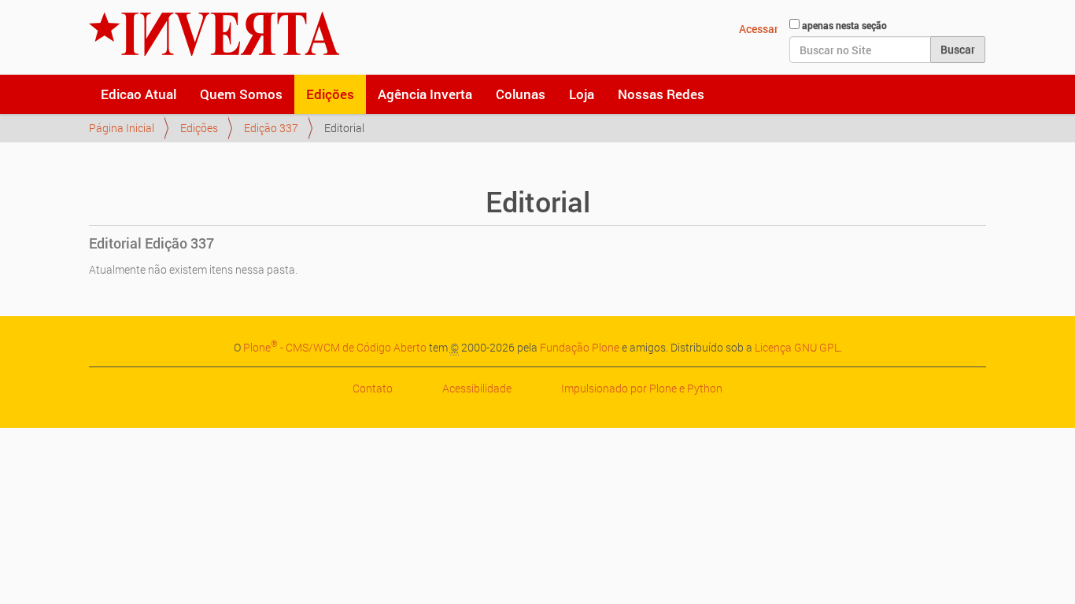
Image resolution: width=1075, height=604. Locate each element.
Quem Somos (241, 94)
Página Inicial (121, 127)
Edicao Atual (138, 94)
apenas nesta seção (844, 25)
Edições (330, 94)
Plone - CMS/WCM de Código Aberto (335, 347)
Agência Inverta (425, 94)
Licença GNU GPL (797, 347)
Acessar (758, 28)
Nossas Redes (661, 94)
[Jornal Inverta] (214, 34)
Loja (581, 94)
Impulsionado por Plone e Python (641, 388)
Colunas (520, 94)
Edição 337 (271, 127)
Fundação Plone (579, 347)
